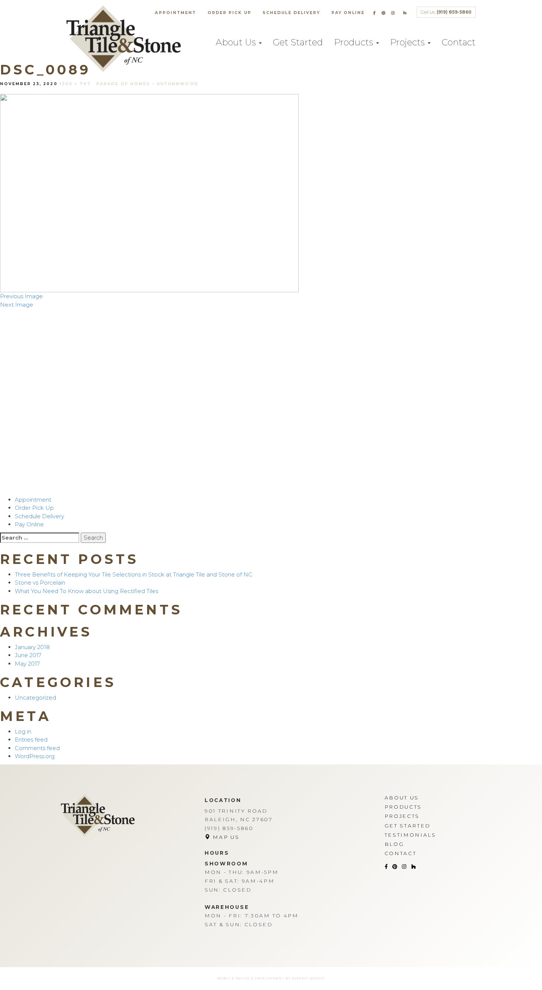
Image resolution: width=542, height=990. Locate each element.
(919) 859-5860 (454, 12)
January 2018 (32, 647)
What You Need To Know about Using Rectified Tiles (86, 591)
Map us (225, 837)
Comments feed (37, 748)
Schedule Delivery (291, 12)
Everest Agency (308, 978)
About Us (237, 42)
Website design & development (250, 978)
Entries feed (31, 739)
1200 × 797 (75, 83)
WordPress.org (35, 756)
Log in (23, 731)
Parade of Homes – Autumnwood (147, 83)
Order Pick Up (229, 12)
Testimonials (410, 835)
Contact (459, 42)
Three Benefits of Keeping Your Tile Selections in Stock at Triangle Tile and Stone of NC (133, 574)
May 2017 (27, 663)
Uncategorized (35, 697)
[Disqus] (271, 401)
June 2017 (28, 655)
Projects (408, 42)
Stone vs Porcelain (40, 582)
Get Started (298, 42)
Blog (394, 844)
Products (354, 42)
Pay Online (348, 12)
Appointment (175, 12)
